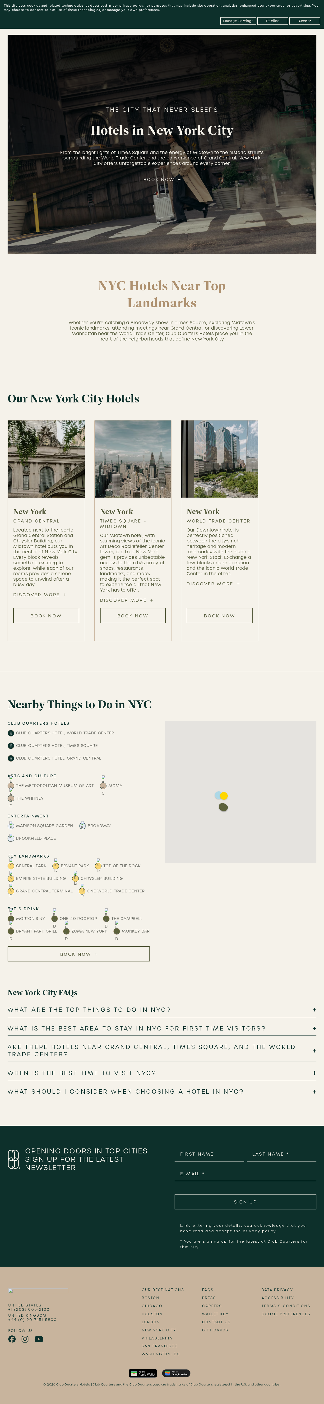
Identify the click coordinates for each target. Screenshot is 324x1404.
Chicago (152, 1306)
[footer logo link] (38, 1292)
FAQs (207, 1290)
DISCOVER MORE (36, 594)
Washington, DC (161, 1354)
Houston (152, 1314)
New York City (159, 1330)
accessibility (278, 1298)
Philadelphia (157, 1338)
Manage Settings (238, 21)
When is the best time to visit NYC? (82, 1073)
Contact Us (216, 1322)
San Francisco (160, 1346)
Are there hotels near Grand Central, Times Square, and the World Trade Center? (152, 1051)
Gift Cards (215, 1330)
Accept (304, 21)
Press (209, 1298)
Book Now (159, 179)
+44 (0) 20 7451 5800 (32, 1320)
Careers (212, 1306)
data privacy (277, 1290)
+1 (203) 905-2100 (29, 1309)
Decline (273, 21)
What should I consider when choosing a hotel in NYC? (126, 1091)
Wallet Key (215, 1314)
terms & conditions (286, 1306)
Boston (151, 1298)
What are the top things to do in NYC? (89, 1009)
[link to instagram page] (25, 1339)
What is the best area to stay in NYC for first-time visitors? (137, 1028)
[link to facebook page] (12, 1339)
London (151, 1322)
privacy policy (131, 5)
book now (46, 616)
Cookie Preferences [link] (286, 1314)
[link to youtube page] (39, 1339)
